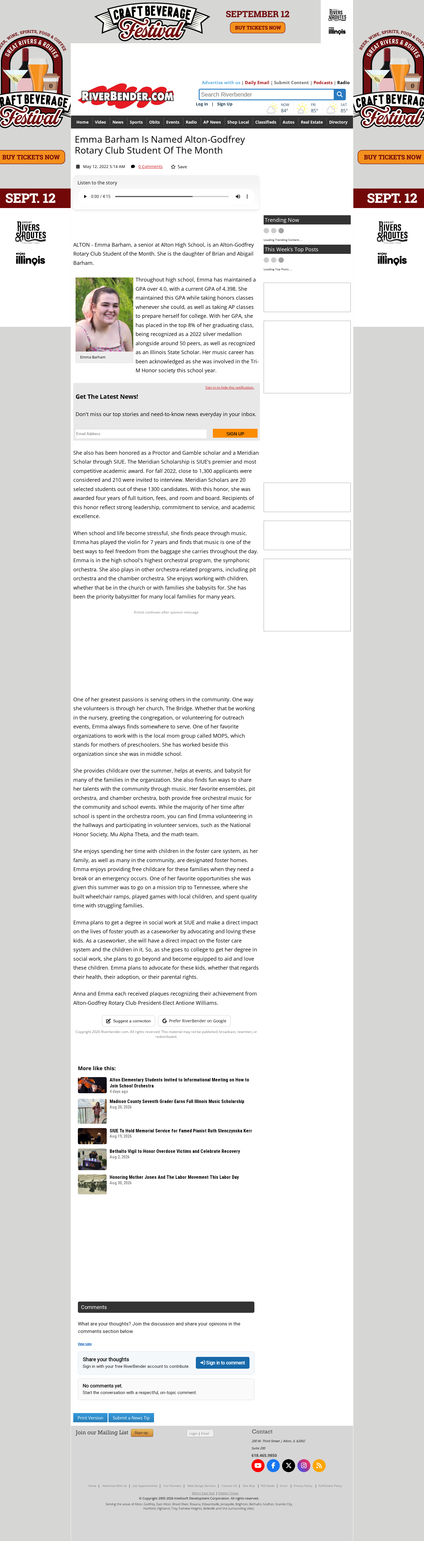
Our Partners (172, 1486)
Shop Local (238, 122)
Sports (136, 122)
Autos (288, 122)
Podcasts (323, 82)
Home (82, 122)
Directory (338, 122)
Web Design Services (201, 1486)
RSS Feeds (268, 1486)
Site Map (249, 1486)
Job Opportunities (145, 1486)
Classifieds (265, 122)
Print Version (90, 1418)
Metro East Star (203, 1493)
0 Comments (150, 166)
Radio (343, 82)
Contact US (229, 1486)
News (117, 122)
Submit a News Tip (131, 1418)
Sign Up (224, 104)
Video (100, 122)
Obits (154, 122)
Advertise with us (221, 82)
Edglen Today (228, 1493)
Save (182, 166)
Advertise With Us (114, 1486)
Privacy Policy (303, 1486)
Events (172, 122)
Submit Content (291, 82)
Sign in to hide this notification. (229, 387)
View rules (85, 1344)
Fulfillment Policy (330, 1486)
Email (205, 1433)
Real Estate (312, 122)
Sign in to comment (225, 1363)
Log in (202, 104)
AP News (212, 122)
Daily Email (257, 82)
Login (193, 1433)
